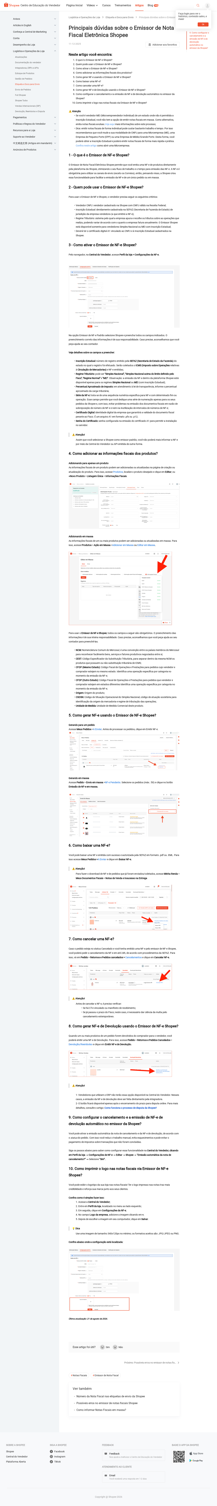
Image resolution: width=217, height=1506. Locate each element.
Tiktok (57, 1461)
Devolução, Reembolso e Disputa (30, 111)
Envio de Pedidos (23, 89)
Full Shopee (20, 95)
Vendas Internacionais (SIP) (28, 106)
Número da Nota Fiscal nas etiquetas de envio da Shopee (110, 1396)
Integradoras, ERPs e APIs (27, 68)
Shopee (10, 1451)
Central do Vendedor (17, 1456)
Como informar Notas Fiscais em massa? (101, 1410)
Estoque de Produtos (24, 73)
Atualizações (21, 57)
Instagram (59, 1456)
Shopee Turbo (21, 100)
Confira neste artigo (86, 145)
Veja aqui (110, 124)
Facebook (59, 1451)
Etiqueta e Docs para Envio (27, 84)
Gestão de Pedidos (23, 79)
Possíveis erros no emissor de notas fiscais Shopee (106, 1403)
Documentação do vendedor (28, 62)
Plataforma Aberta (16, 1461)
